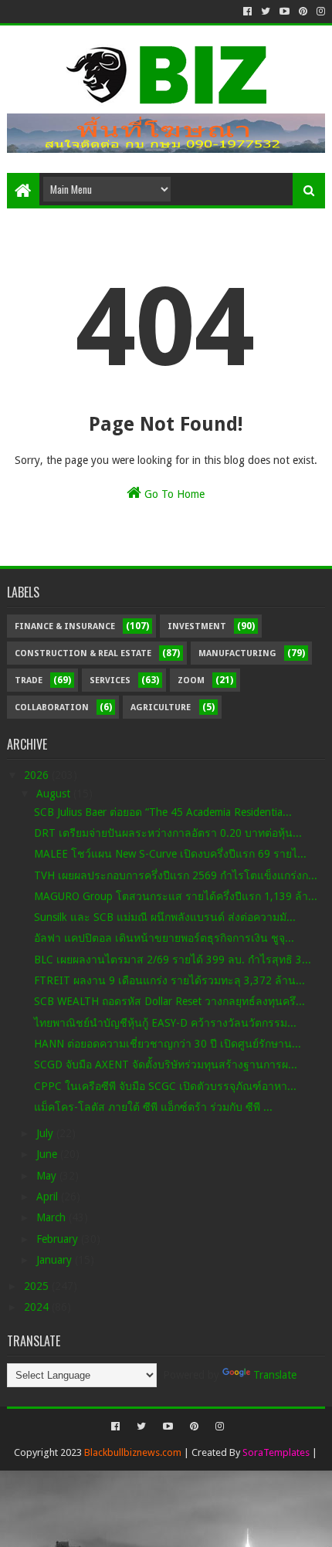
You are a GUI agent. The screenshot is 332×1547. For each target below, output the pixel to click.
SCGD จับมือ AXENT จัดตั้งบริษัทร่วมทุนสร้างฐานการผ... (165, 1064)
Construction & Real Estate (83, 653)
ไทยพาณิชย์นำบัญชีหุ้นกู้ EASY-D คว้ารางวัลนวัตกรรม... (165, 1023)
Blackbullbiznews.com (132, 1452)
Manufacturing (237, 653)
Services (110, 680)
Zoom (191, 680)
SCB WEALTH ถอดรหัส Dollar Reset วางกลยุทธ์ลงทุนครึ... (169, 1001)
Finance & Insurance (65, 626)
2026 (38, 775)
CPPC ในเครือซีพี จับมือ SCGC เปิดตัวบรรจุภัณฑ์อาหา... (165, 1086)
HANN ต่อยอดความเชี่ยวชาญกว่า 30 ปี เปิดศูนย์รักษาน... (167, 1044)
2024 (38, 1307)
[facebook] (247, 11)
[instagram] (319, 11)
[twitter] (265, 11)
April (48, 1196)
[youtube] (284, 11)
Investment (197, 626)
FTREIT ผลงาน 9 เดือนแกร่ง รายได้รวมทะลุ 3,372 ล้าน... (169, 980)
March (52, 1217)
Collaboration (52, 707)
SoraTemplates (276, 1452)
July (46, 1133)
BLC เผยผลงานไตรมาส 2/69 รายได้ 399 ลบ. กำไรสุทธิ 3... (172, 959)
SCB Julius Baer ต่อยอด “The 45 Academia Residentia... (163, 812)
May (47, 1176)
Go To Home (173, 494)
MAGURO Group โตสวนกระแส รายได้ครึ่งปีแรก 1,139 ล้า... (175, 896)
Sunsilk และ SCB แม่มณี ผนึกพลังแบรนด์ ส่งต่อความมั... (165, 917)
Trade (28, 680)
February (58, 1239)
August (54, 793)
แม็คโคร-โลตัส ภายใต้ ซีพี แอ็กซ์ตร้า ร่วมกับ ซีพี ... (153, 1107)
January (55, 1260)
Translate (274, 1375)
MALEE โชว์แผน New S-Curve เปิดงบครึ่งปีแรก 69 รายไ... (170, 854)
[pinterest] (303, 11)
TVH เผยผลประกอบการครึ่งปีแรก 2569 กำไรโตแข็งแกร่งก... (175, 875)
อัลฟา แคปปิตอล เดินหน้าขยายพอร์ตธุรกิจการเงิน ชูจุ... (164, 938)
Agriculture (160, 707)
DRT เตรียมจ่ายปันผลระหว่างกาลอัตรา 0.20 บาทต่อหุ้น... (168, 833)
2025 (38, 1286)
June (48, 1154)
